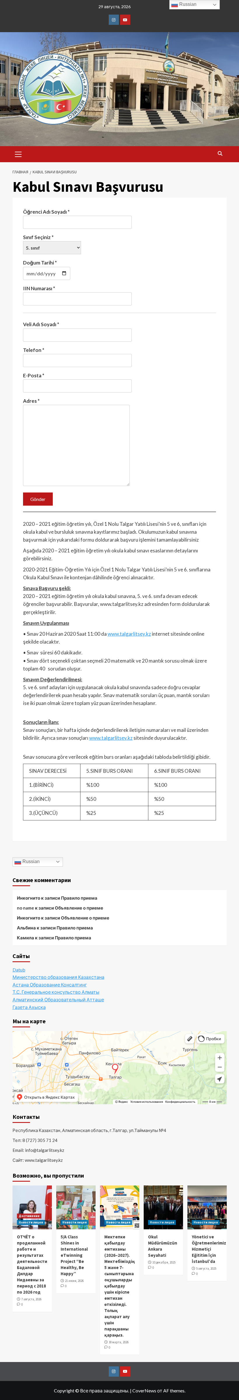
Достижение (29, 1216)
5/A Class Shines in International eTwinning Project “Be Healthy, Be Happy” (74, 1255)
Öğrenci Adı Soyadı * (46, 212)
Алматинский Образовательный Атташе (58, 999)
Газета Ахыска (29, 1007)
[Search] (220, 153)
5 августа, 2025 (206, 1268)
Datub (19, 969)
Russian (30, 861)
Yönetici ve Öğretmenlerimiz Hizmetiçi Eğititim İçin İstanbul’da (209, 1249)
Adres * (31, 401)
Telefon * (33, 350)
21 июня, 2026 (74, 1281)
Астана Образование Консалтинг (50, 984)
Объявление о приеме (79, 907)
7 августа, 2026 (31, 1299)
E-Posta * (33, 375)
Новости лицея (31, 1222)
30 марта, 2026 (119, 1342)
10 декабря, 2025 (163, 1262)
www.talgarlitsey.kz (129, 634)
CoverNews (144, 1390)
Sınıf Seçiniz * (38, 237)
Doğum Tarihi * (40, 263)
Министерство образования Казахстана (58, 977)
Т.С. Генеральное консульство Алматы (56, 992)
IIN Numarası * (39, 288)
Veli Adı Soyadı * (41, 324)
